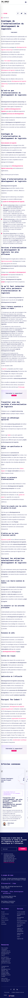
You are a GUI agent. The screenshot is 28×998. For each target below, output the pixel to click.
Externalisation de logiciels (8, 143)
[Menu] (26, 2)
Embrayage (21, 387)
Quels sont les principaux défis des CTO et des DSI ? (5, 980)
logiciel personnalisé (6, 261)
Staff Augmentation (21, 922)
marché (4, 369)
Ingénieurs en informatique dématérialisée (20, 930)
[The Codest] (5, 2)
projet (2, 281)
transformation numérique (19, 740)
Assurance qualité (6, 539)
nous (2, 86)
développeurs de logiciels (8, 70)
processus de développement (15, 113)
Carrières (3, 922)
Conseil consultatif (21, 911)
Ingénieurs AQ (20, 938)
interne (22, 468)
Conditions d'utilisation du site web (18, 992)
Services (3, 916)
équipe (3, 471)
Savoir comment (4, 920)
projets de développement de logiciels (13, 201)
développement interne (9, 651)
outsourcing (9, 49)
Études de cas (4, 918)
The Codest (7, 60)
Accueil (2, 911)
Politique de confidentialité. (9, 862)
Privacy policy (6, 992)
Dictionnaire (3, 924)
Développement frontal (22, 920)
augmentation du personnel (18, 718)
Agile (9, 435)
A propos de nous (5, 913)
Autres (18, 936)
